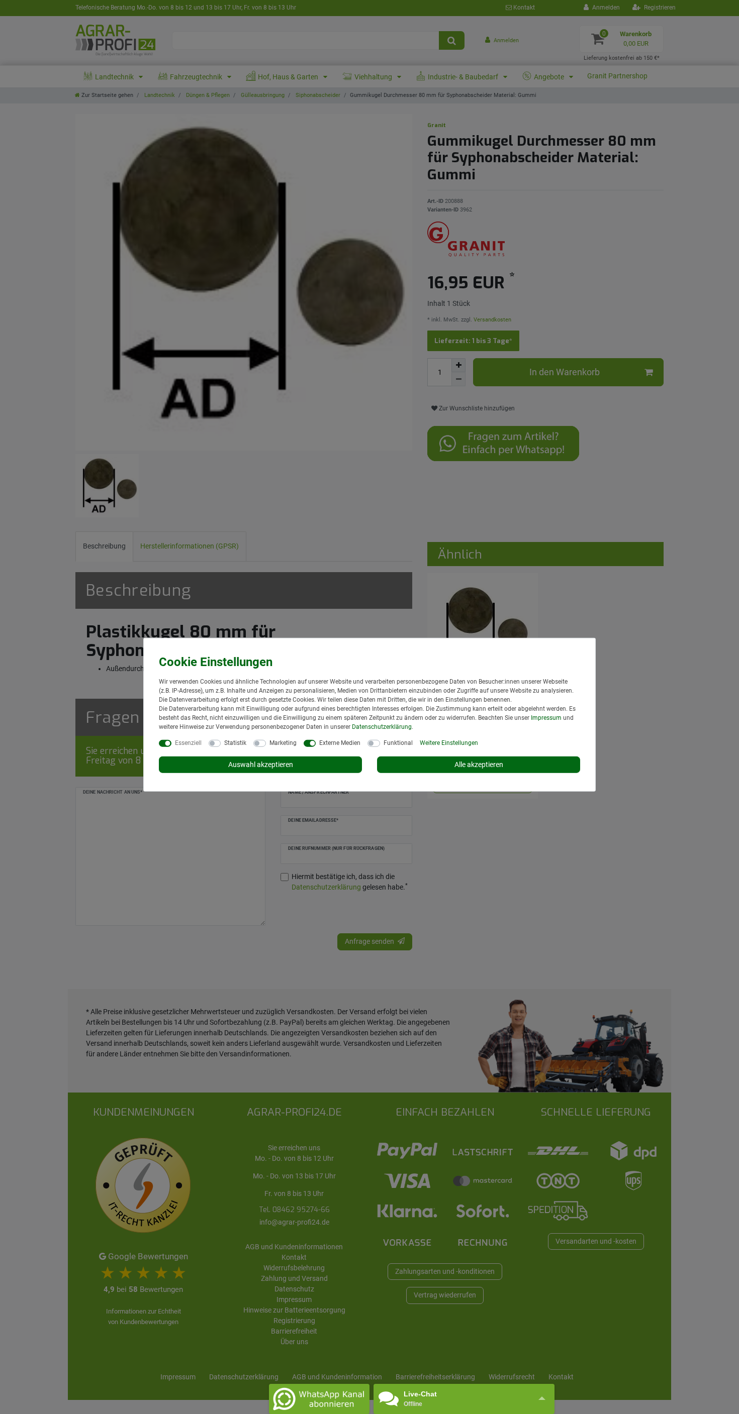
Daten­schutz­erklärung (382, 726)
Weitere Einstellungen (449, 742)
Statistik (235, 742)
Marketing (283, 742)
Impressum (546, 717)
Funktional (398, 742)
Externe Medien (339, 742)
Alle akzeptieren (478, 764)
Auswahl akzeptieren (260, 764)
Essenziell (188, 742)
